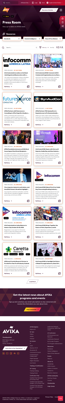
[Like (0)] (63, 18)
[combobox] (12, 39)
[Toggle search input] (3, 47)
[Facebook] (11, 353)
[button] (25, 3)
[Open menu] (60, 10)
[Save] (63, 22)
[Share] (63, 26)
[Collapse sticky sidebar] (59, 20)
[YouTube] (7, 353)
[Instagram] (18, 353)
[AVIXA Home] (6, 10)
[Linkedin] (4, 353)
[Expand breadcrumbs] (12, 16)
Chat (60, 398)
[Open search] (4, 3)
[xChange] (14, 353)
